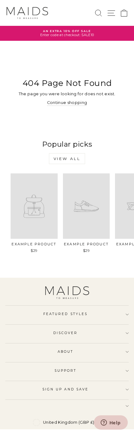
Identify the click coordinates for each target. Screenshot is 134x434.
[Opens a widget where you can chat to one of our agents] (110, 423)
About (65, 352)
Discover (65, 333)
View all (67, 158)
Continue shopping (67, 102)
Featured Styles (65, 314)
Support (66, 371)
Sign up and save (65, 389)
